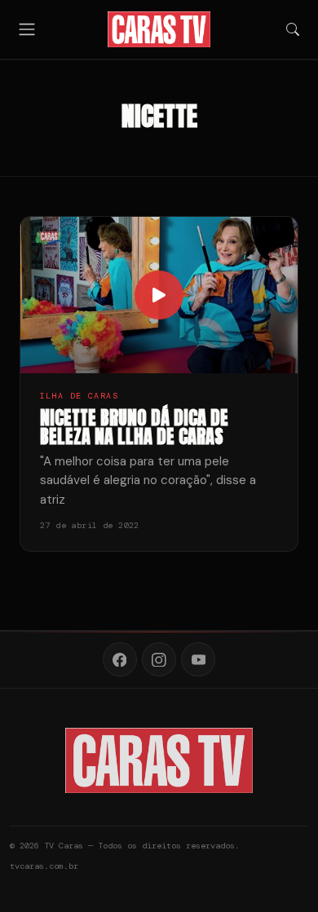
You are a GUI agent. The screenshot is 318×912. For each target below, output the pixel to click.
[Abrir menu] (27, 29)
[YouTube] (198, 659)
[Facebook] (120, 659)
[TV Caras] (159, 29)
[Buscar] (292, 29)
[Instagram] (159, 659)
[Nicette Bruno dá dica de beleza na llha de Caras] (159, 294)
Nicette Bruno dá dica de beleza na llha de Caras (134, 427)
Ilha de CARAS (79, 395)
